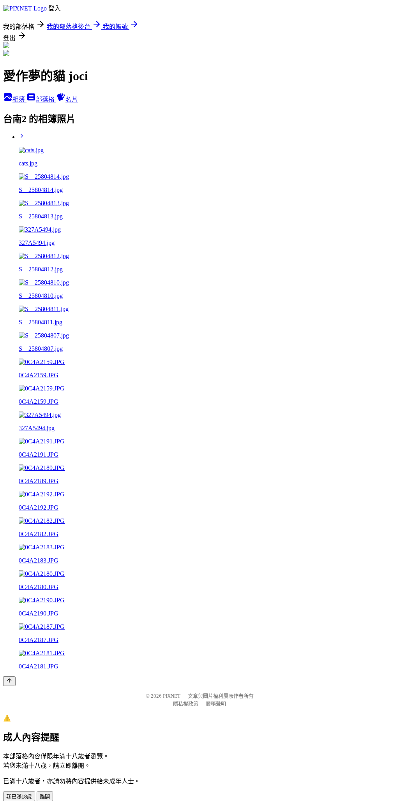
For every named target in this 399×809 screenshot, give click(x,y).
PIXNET (171, 696)
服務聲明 (216, 704)
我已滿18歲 (19, 797)
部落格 (46, 99)
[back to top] (9, 681)
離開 (45, 797)
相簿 (19, 99)
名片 (71, 99)
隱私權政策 (185, 704)
